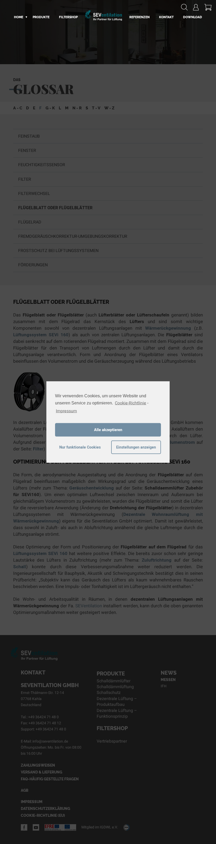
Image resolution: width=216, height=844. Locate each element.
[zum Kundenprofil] (196, 7)
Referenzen (139, 17)
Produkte (41, 17)
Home (18, 17)
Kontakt (166, 17)
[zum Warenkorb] (208, 7)
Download (192, 17)
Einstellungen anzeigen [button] (136, 447)
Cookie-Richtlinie (130, 403)
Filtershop (68, 17)
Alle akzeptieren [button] (108, 429)
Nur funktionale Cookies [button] (80, 447)
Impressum (66, 411)
